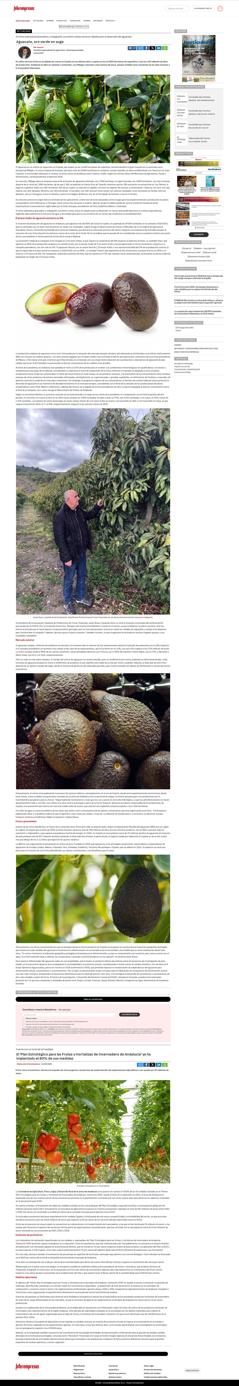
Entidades (98, 21)
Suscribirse (199, 235)
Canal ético (114, 1370)
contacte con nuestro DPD (87, 1033)
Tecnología (75, 21)
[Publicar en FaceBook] (146, 48)
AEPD (160, 1033)
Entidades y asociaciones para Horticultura (196, 348)
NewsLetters (79, 1373)
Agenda (87, 21)
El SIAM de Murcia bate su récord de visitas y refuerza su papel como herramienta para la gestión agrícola (198, 301)
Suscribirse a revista (82, 1377)
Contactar (113, 1366)
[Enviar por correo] (140, 48)
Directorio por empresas (186, 352)
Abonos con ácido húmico (202, 114)
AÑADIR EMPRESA (192, 1371)
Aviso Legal (43, 1027)
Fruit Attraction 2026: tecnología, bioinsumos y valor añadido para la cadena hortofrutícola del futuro (196, 289)
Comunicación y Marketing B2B (187, 369)
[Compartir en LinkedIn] (158, 48)
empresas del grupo (118, 1031)
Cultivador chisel (198, 142)
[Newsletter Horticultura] (199, 191)
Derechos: (147, 1031)
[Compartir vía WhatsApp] (165, 48)
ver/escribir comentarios (93, 1354)
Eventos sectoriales (182, 372)
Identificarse (79, 1366)
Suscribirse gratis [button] (203, 8)
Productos (62, 21)
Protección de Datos (153, 1370)
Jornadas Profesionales (183, 363)
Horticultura (23, 21)
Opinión (50, 21)
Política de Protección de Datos (60, 1027)
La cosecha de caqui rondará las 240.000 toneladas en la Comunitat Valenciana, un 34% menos (197, 312)
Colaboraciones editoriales (155, 1377)
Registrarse (79, 1370)
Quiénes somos (115, 1377)
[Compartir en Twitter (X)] (152, 48)
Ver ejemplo (64, 1009)
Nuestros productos (117, 1373)
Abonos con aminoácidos (201, 100)
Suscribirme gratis (129, 1015)
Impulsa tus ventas (182, 366)
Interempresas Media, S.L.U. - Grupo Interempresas (123, 1383)
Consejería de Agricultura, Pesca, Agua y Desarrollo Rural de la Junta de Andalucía (57, 1191)
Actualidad (38, 21)
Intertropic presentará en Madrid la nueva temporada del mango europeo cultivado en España (198, 277)
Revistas (110, 21)
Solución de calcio (199, 128)
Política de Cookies (152, 1373)
